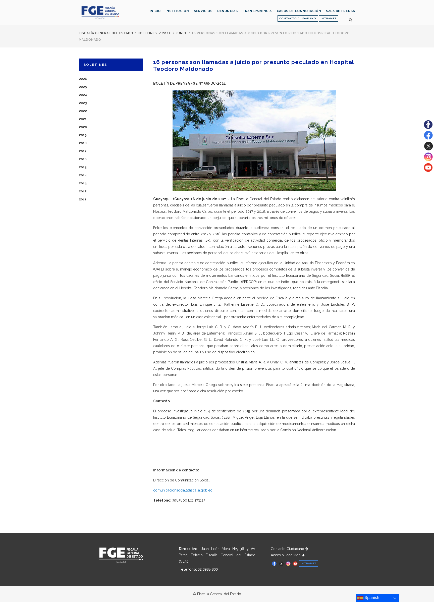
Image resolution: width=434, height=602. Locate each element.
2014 (83, 175)
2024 (83, 95)
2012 (83, 191)
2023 (83, 103)
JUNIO (181, 33)
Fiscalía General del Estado (106, 33)
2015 (83, 167)
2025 (83, 87)
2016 (83, 159)
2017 (82, 151)
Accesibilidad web (286, 555)
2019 (83, 135)
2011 (82, 199)
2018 (83, 143)
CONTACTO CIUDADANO (297, 18)
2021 (166, 33)
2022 (83, 111)
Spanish (371, 597)
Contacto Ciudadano (288, 549)
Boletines (147, 33)
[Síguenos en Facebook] (428, 138)
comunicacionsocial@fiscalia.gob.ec (182, 490)
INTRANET (329, 18)
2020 (83, 127)
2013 (83, 183)
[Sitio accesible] (428, 128)
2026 (83, 79)
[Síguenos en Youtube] (428, 171)
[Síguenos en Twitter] (428, 149)
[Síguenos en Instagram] (428, 160)
